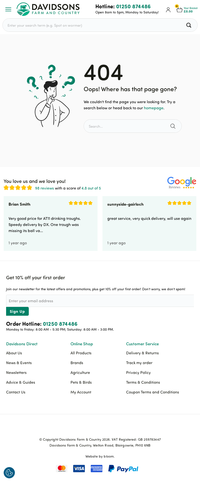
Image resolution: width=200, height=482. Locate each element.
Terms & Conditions (143, 382)
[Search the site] (173, 126)
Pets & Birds (81, 382)
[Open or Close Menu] (8, 9)
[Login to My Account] (168, 9)
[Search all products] (189, 25)
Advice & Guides (20, 382)
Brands (76, 362)
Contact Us (15, 392)
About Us (14, 352)
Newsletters (16, 372)
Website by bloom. (100, 456)
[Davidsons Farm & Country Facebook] (87, 428)
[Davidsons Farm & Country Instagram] (112, 428)
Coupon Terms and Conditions (152, 392)
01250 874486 (133, 6)
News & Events (19, 362)
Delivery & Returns (142, 352)
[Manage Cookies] (9, 472)
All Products (80, 352)
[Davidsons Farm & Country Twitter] (100, 428)
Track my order (139, 362)
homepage (153, 107)
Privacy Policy (138, 372)
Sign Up (17, 311)
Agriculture (80, 372)
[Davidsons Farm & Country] (48, 9)
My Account (80, 392)
